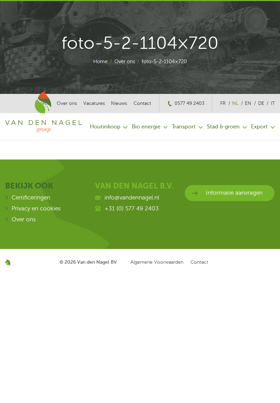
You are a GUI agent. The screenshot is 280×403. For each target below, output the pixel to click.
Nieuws (119, 103)
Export (259, 127)
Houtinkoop (105, 127)
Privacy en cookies (36, 208)
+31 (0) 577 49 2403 (131, 208)
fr (223, 103)
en (248, 103)
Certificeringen (31, 197)
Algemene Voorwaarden (156, 262)
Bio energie (146, 127)
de (261, 103)
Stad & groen (223, 127)
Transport (184, 127)
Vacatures (94, 103)
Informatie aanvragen (234, 193)
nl (235, 103)
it (273, 103)
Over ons (124, 61)
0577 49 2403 (189, 103)
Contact (142, 103)
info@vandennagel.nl (131, 197)
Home (100, 61)
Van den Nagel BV (97, 262)
